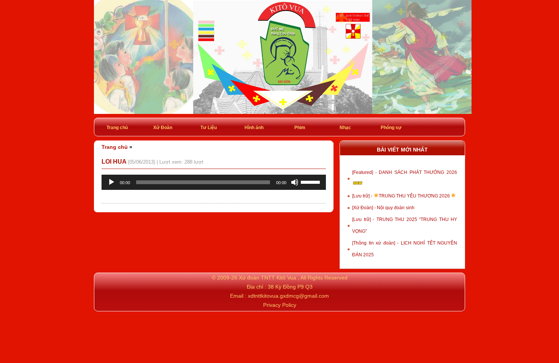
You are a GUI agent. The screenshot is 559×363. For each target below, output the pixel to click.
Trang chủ (117, 127)
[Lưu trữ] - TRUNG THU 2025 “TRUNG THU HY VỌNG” (404, 225)
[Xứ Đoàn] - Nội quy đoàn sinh (383, 207)
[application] (214, 182)
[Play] (111, 182)
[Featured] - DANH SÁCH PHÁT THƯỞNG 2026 (404, 172)
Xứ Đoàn (162, 127)
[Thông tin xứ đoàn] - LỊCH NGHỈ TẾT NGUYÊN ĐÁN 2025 (404, 248)
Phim (299, 127)
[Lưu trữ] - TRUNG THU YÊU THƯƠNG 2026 (401, 196)
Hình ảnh (254, 127)
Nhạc (345, 127)
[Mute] (295, 182)
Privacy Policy (279, 305)
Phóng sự (391, 127)
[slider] (311, 181)
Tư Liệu (208, 127)
